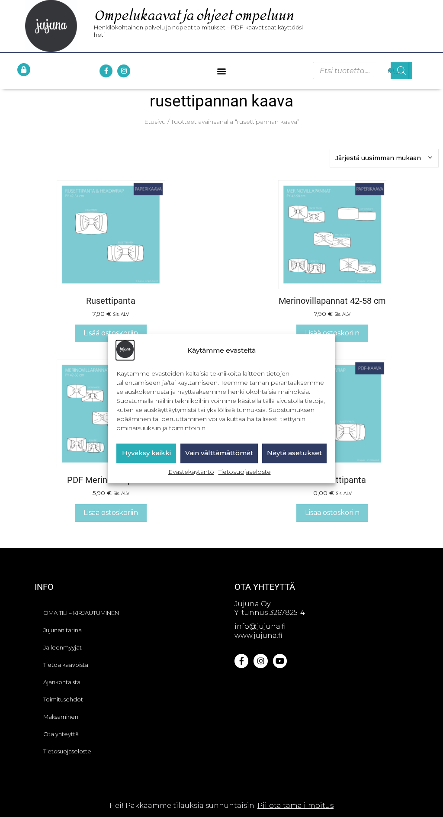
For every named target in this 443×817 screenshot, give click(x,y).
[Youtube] (280, 661)
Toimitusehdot (63, 699)
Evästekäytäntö (191, 472)
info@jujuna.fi (260, 626)
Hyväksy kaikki (146, 453)
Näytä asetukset (294, 453)
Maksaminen (60, 716)
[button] (221, 71)
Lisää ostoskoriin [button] (110, 333)
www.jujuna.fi (258, 635)
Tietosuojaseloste (244, 472)
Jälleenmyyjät (62, 647)
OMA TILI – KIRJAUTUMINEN (81, 612)
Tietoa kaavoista (65, 664)
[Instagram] (123, 70)
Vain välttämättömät (219, 453)
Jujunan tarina (62, 630)
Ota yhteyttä (61, 733)
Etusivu (155, 121)
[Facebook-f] (106, 70)
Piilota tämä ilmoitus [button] (295, 805)
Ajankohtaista (61, 682)
